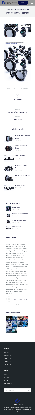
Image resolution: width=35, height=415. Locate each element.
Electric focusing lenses (22, 175)
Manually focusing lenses (21, 166)
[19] (15, 318)
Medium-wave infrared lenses (22, 137)
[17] (26, 318)
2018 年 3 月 (7, 361)
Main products (16, 207)
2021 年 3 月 (7, 352)
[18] (20, 318)
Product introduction (11, 25)
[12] (9, 330)
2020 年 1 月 (7, 355)
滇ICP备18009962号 (16, 409)
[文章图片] (9, 138)
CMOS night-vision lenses (21, 147)
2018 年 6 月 (7, 358)
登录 (5, 374)
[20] (9, 318)
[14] (20, 324)
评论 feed (6, 380)
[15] (15, 324)
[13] (26, 324)
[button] (16, 304)
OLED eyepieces (20, 155)
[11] (15, 330)
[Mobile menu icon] (31, 2)
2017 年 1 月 (7, 364)
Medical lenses (20, 185)
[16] (9, 324)
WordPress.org (8, 383)
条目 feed (6, 377)
